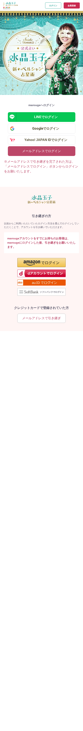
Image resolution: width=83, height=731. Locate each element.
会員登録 (72, 5)
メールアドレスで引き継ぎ (41, 318)
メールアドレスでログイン (41, 151)
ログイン (53, 5)
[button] (41, 262)
